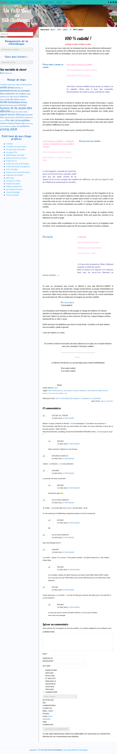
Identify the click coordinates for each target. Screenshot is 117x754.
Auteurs (49, 2)
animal (76, 390)
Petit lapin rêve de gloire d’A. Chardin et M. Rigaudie (78, 398)
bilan (2, 93)
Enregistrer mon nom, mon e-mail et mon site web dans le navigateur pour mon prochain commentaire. (51, 681)
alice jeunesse (68, 390)
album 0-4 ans (71, 44)
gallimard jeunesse (7, 105)
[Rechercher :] (16, 34)
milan (16, 112)
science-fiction (14, 123)
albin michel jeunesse (55, 390)
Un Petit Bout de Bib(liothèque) (17, 15)
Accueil (3, 2)
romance (3, 123)
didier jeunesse (103, 390)
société (27, 123)
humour (45, 393)
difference (24, 97)
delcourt (6, 97)
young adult (8, 129)
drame (2, 99)
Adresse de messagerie (48, 659)
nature (25, 112)
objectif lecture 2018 (12, 117)
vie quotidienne (23, 126)
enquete (22, 99)
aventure (5, 90)
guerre (16, 105)
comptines (82, 390)
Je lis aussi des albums (56, 393)
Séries (68, 2)
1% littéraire (3, 84)
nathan (21, 112)
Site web (46, 666)
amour (10, 87)
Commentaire (48, 632)
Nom (45, 654)
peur (4, 120)
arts (22, 88)
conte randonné (92, 390)
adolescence (12, 84)
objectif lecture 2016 (10, 114)
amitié (3, 87)
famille (4, 102)
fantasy (24, 102)
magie (13, 112)
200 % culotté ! (107, 401)
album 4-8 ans (84, 44)
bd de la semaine (20, 90)
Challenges (16, 2)
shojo (23, 123)
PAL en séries (25, 117)
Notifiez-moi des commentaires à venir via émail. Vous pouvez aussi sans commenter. (48, 712)
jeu (66, 393)
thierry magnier (10, 126)
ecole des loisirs (12, 99)
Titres (59, 2)
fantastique (14, 102)
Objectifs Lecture (33, 2)
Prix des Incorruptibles (17, 120)
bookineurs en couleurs (15, 94)
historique (23, 105)
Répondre (69, 418)
